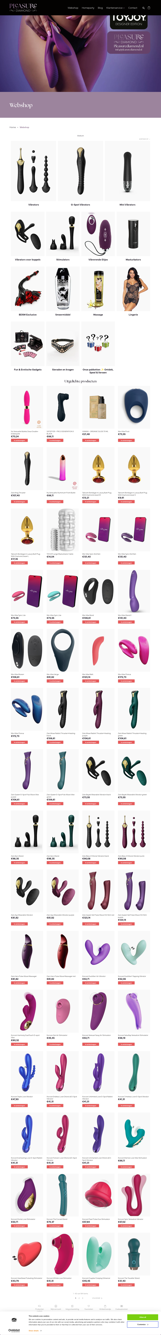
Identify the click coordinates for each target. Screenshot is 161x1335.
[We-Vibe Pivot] (134, 407)
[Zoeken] (144, 7)
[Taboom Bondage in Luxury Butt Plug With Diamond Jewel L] (27, 530)
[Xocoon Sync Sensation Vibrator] (134, 1195)
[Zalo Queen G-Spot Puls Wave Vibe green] (63, 770)
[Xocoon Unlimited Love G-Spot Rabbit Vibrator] (98, 1072)
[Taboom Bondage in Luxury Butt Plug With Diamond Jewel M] (98, 468)
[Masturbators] (133, 234)
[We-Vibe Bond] (98, 591)
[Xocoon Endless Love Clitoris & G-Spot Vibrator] (63, 1072)
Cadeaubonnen (121, 1309)
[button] (148, 7)
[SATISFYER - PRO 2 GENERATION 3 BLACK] (63, 407)
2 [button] (79, 1298)
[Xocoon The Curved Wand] (63, 1195)
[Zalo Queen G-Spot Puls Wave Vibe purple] (27, 770)
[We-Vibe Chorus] (134, 650)
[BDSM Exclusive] (27, 289)
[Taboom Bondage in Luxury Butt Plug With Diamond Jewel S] (134, 468)
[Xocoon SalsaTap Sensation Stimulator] (134, 1011)
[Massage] (98, 289)
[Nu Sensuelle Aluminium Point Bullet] (63, 468)
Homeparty (88, 7)
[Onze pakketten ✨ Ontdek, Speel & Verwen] (98, 343)
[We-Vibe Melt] (98, 650)
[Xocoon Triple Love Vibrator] (27, 1072)
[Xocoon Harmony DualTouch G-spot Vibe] (27, 1011)
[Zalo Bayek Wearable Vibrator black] (98, 770)
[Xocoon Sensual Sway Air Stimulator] (98, 1011)
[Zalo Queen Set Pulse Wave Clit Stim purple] (134, 891)
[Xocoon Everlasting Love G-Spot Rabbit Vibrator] (27, 1133)
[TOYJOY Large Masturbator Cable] (63, 530)
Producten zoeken (39, 1310)
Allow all (142, 1317)
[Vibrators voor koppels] (27, 234)
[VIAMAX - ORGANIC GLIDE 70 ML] (98, 407)
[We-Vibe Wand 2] (134, 591)
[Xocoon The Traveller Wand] (134, 1254)
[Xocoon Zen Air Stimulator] (63, 1011)
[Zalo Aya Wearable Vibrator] (27, 891)
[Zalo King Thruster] (27, 468)
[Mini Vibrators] (127, 171)
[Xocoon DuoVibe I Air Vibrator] (98, 952)
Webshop (73, 7)
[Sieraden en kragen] (63, 343)
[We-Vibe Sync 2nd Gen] (98, 530)
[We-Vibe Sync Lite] (27, 591)
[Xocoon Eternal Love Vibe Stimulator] (134, 1133)
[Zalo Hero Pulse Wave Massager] (27, 952)
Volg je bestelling (72, 1309)
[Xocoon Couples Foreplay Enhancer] (98, 1254)
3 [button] (82, 1298)
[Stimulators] (63, 234)
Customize (141, 1324)
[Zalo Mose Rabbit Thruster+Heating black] (63, 709)
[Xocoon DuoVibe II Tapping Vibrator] (134, 952)
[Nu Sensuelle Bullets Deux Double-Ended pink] (27, 407)
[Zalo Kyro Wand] (27, 832)
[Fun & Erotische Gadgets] (27, 343)
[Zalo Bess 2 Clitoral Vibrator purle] (134, 832)
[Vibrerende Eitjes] (98, 234)
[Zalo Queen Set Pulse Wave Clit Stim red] (98, 891)
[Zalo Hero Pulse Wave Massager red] (63, 952)
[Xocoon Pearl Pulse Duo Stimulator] (98, 1195)
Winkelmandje (105, 1309)
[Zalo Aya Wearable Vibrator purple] (63, 891)
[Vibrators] (33, 171)
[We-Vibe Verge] (63, 650)
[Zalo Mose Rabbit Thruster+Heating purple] (98, 709)
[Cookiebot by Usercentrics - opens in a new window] (14, 1330)
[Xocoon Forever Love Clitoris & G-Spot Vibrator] (63, 1133)
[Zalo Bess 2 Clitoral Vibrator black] (98, 832)
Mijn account (56, 1309)
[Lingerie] (133, 289)
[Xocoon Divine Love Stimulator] (27, 1195)
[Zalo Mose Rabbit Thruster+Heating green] (134, 709)
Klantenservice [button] (114, 7)
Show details (34, 1331)
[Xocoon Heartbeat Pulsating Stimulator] (27, 1254)
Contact (132, 7)
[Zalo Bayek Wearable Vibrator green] (134, 770)
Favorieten (89, 1309)
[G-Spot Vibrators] (80, 171)
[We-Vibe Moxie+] (27, 650)
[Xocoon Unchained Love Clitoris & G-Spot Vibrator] (98, 1133)
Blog (100, 7)
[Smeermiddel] (63, 289)
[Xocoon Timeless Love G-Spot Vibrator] (134, 1072)
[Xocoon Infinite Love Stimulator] (63, 1254)
